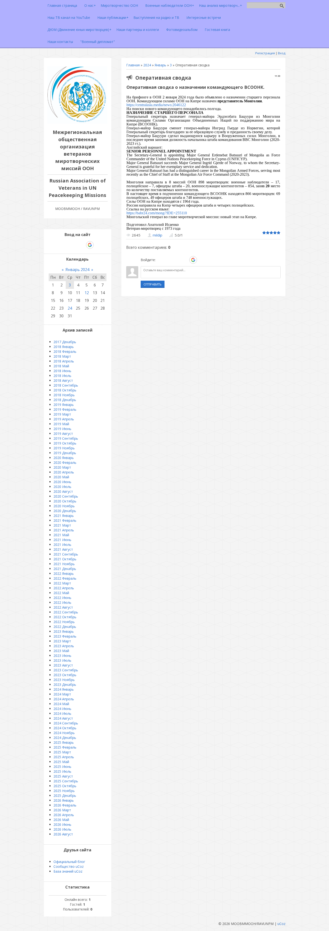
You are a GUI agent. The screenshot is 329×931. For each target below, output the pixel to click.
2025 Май (61, 761)
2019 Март (62, 414)
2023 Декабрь (64, 684)
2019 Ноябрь (64, 448)
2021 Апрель (63, 530)
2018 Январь (63, 346)
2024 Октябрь (64, 728)
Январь (160, 65)
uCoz (281, 923)
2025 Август (63, 776)
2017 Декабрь (64, 342)
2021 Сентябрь (65, 554)
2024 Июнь (62, 708)
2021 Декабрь (64, 568)
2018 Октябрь (64, 390)
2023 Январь (63, 631)
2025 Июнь (62, 766)
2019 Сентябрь (65, 438)
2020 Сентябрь (65, 496)
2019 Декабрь (64, 453)
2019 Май (61, 424)
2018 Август (63, 380)
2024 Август (63, 718)
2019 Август (63, 433)
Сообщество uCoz (68, 866)
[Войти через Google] (193, 260)
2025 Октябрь (64, 786)
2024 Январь (63, 689)
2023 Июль (62, 660)
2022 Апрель (63, 588)
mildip (157, 235)
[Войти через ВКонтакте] (168, 260)
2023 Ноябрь (64, 679)
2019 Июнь (62, 428)
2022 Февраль (64, 578)
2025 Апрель (63, 757)
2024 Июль (62, 713)
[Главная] (77, 122)
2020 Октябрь (64, 501)
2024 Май (61, 704)
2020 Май (61, 477)
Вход (281, 53)
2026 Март (62, 810)
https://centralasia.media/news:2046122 (156, 105)
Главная (133, 65)
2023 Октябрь (64, 675)
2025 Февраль (64, 747)
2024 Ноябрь (64, 732)
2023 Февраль (64, 636)
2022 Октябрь (64, 617)
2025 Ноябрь (64, 790)
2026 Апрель (63, 815)
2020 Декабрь (64, 510)
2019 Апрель (63, 419)
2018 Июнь (62, 370)
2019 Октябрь (64, 443)
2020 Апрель (63, 472)
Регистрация (265, 53)
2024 (147, 65)
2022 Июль (62, 602)
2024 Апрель (63, 699)
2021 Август (63, 549)
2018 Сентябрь (65, 385)
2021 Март (62, 525)
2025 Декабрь (64, 795)
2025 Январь (63, 742)
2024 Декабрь (64, 737)
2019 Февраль (64, 409)
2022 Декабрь (64, 626)
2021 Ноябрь (64, 564)
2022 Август (63, 607)
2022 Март (62, 583)
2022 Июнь (62, 597)
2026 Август (63, 834)
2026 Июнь (62, 824)
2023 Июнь (62, 655)
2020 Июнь (62, 481)
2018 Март (62, 356)
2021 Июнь (62, 539)
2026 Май (61, 819)
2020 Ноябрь (64, 506)
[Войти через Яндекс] (184, 260)
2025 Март (62, 752)
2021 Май (61, 535)
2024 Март (62, 694)
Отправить (153, 284)
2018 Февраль (64, 351)
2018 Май (61, 366)
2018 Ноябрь (64, 395)
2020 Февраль (64, 462)
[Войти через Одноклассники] (201, 260)
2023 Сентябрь (65, 670)
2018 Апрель (63, 361)
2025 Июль (62, 771)
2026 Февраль (64, 805)
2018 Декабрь (64, 399)
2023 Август (63, 665)
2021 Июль (62, 544)
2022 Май (61, 593)
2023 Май (61, 650)
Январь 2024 (77, 269)
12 (87, 292)
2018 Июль (62, 375)
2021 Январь (63, 515)
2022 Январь (63, 573)
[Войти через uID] (160, 260)
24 (70, 308)
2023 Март (62, 641)
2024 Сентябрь (65, 723)
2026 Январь (63, 800)
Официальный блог (69, 861)
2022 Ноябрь (64, 621)
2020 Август (63, 491)
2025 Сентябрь (65, 781)
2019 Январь (63, 404)
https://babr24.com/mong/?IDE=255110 (156, 213)
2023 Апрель (63, 646)
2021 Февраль (64, 520)
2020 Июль (62, 486)
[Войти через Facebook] (176, 260)
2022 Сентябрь (65, 612)
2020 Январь (63, 457)
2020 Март (62, 467)
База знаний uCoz (67, 871)
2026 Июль (62, 829)
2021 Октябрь (64, 559)
